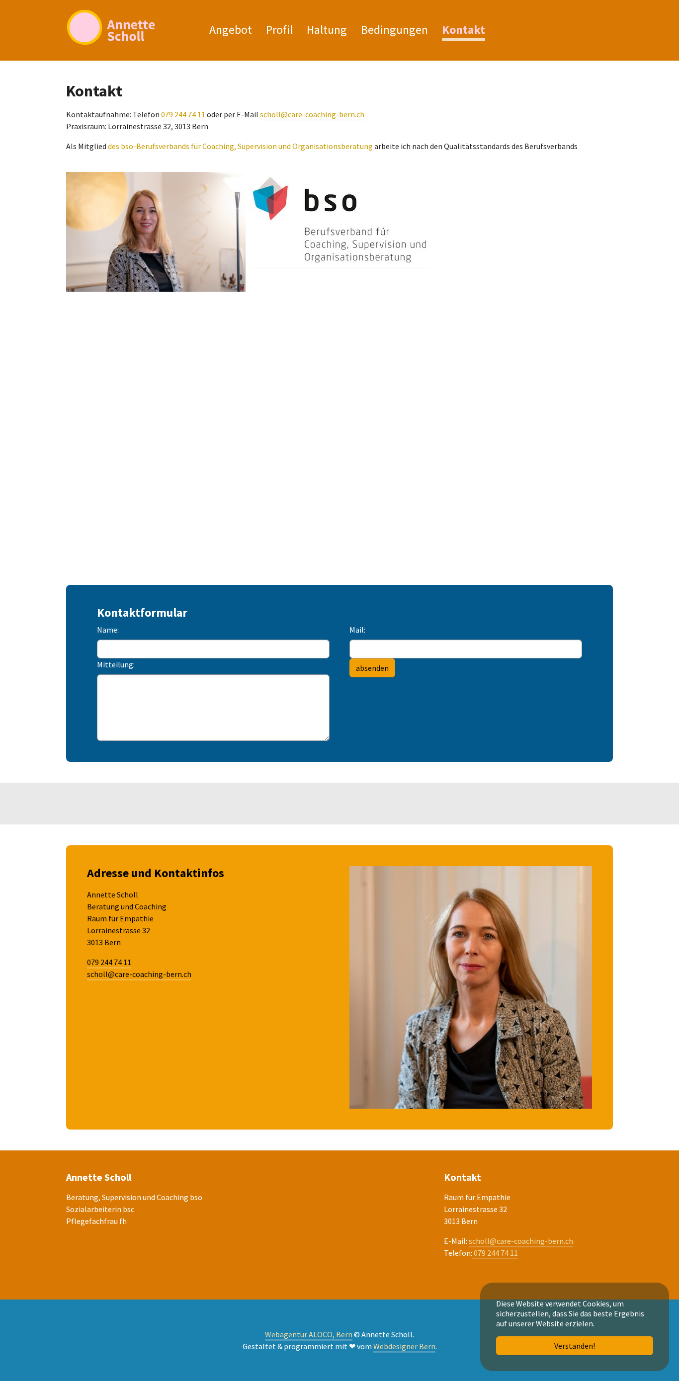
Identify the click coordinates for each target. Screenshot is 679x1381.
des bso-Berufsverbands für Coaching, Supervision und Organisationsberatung (240, 146)
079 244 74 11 (183, 114)
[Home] (127, 27)
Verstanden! (574, 1346)
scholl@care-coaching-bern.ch (312, 114)
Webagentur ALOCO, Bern (308, 1334)
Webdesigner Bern (404, 1346)
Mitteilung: (116, 664)
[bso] (339, 220)
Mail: (357, 630)
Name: (108, 630)
